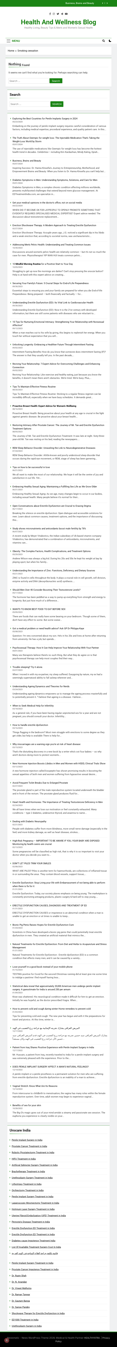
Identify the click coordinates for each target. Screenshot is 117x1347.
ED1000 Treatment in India (25, 1319)
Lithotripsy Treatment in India (26, 1184)
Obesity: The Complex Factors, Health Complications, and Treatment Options (51, 551)
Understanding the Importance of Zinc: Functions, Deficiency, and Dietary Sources (53, 570)
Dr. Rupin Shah (19, 1275)
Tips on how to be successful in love (31, 467)
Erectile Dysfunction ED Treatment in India (33, 1228)
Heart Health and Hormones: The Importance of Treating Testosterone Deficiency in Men (57, 802)
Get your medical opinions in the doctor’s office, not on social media (47, 202)
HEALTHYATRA (92, 1338)
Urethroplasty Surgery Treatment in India (32, 1177)
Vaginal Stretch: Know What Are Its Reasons (34, 1086)
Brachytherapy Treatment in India (28, 1171)
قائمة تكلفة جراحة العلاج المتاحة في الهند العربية (35, 1253)
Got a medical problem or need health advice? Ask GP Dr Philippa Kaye (48, 628)
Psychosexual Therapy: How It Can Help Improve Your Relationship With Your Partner (55, 647)
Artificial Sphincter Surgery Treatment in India (35, 1165)
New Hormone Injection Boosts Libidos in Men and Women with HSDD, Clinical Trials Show (58, 763)
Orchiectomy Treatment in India (28, 1190)
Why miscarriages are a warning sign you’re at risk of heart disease (46, 744)
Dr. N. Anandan (19, 1282)
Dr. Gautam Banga (21, 1301)
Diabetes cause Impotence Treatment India (33, 1240)
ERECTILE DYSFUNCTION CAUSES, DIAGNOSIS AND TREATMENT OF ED (49, 905)
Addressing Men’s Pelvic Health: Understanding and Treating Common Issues (51, 244)
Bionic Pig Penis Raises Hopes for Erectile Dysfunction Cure (43, 924)
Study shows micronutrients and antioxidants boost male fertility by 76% (49, 528)
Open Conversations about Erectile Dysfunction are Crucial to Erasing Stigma (51, 506)
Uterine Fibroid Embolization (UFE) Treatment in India (39, 1215)
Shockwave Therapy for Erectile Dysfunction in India (38, 1313)
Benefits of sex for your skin (26, 1105)
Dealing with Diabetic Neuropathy (29, 821)
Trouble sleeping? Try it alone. (27, 667)
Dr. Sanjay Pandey (21, 1307)
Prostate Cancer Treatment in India (29, 1146)
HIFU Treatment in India (24, 1159)
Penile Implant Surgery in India (27, 1140)
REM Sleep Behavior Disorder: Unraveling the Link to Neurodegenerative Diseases (53, 448)
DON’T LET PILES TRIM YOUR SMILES (31, 863)
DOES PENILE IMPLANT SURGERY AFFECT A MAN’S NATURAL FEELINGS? (50, 1066)
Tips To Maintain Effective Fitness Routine (34, 386)
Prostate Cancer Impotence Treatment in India (35, 1269)
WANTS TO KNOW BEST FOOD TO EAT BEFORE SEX (38, 609)
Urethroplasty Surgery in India (27, 1326)
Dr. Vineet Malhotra (21, 1288)
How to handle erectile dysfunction (30, 725)
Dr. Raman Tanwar (21, 1294)
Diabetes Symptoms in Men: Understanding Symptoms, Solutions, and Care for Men (51, 3)
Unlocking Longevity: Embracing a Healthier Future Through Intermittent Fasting (52, 344)
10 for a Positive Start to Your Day (42, 264)
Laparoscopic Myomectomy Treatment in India (35, 1203)
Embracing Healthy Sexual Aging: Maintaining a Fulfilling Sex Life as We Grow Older (54, 486)
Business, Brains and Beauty (26, 160)
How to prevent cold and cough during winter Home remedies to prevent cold (51, 1008)
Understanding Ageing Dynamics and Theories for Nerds (40, 686)
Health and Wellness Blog (58, 22)
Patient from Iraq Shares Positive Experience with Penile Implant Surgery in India (53, 1047)
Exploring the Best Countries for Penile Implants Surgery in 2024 (44, 118)
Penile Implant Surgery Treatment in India (32, 1196)
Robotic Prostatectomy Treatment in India (33, 1152)
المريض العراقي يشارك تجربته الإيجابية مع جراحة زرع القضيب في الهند (46, 1028)
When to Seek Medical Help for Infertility (33, 705)
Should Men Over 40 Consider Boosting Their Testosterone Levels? (46, 589)
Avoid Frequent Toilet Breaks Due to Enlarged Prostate (40, 782)
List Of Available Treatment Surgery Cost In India (36, 1247)
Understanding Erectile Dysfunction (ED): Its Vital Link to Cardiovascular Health (52, 302)
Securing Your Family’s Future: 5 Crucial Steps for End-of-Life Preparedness (50, 283)
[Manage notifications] (6, 1340)
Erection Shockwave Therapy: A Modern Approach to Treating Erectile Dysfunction (54, 225)
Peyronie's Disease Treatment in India (31, 1221)
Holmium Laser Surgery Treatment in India (33, 1209)
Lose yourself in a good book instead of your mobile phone (42, 966)
